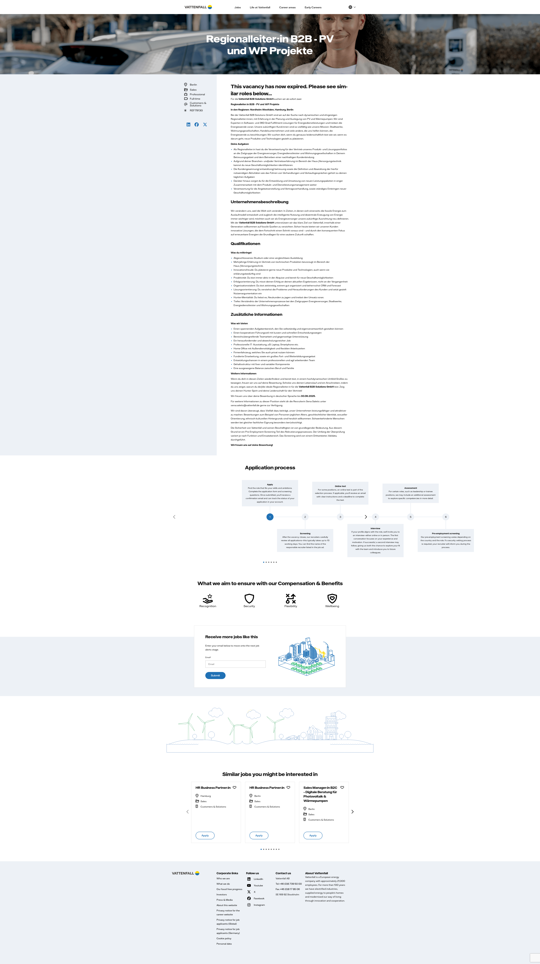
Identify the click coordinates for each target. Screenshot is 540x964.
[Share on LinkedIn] (188, 125)
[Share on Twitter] (205, 125)
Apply (205, 835)
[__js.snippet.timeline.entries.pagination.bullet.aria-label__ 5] (273, 562)
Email (208, 657)
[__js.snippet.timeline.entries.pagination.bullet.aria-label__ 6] (276, 562)
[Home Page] (198, 7)
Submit (215, 675)
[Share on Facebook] (196, 125)
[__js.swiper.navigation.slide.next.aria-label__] (352, 812)
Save (234, 787)
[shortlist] (345, 7)
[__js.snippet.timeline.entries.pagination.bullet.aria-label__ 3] (268, 562)
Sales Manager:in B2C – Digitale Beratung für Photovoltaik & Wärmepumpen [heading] (320, 794)
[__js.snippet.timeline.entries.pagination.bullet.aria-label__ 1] (263, 562)
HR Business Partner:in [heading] (213, 787)
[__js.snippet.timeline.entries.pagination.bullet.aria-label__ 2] (266, 562)
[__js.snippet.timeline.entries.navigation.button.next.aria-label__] (365, 517)
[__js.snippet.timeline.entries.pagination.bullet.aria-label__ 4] (271, 562)
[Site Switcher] (352, 7)
